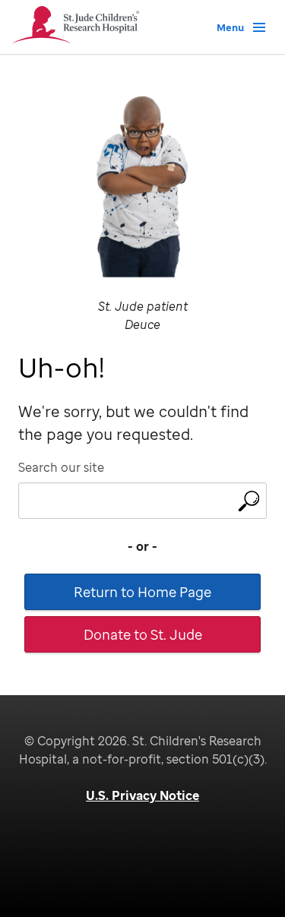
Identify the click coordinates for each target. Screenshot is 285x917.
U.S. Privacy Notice (142, 795)
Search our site (61, 467)
